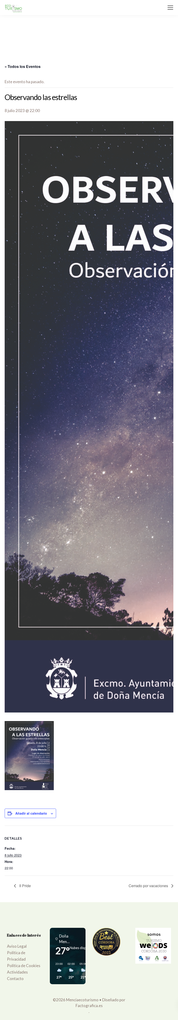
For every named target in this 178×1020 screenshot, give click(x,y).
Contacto (15, 978)
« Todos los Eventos (23, 66)
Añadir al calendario (31, 813)
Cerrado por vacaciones (149, 885)
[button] (57, 971)
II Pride (24, 885)
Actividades (17, 972)
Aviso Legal (17, 946)
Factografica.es (89, 1005)
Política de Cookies (23, 965)
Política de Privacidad (16, 956)
